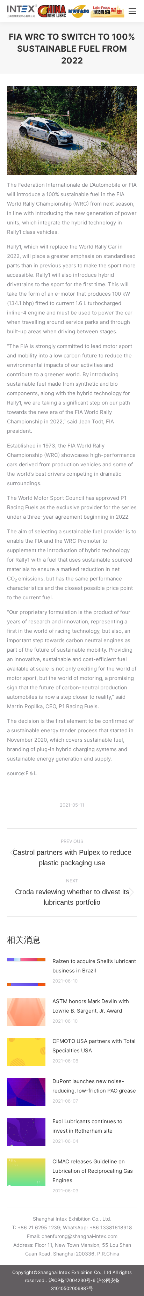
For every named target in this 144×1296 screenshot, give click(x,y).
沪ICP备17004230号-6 (72, 1280)
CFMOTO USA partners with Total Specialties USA (94, 1046)
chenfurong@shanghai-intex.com (79, 1236)
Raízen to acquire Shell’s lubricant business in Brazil (94, 966)
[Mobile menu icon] (132, 11)
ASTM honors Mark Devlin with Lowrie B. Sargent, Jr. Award (90, 1006)
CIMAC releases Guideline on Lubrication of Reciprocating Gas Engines (92, 1171)
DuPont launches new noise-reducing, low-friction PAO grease (94, 1086)
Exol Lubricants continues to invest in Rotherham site (87, 1126)
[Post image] (26, 972)
